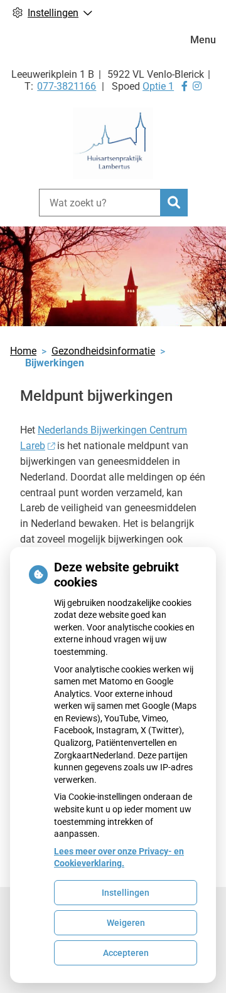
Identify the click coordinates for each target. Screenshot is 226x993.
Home (23, 351)
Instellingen (125, 893)
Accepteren (126, 953)
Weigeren (126, 923)
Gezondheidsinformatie (103, 351)
